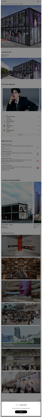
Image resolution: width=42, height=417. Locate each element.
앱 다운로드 (21, 411)
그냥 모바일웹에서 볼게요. (21, 414)
